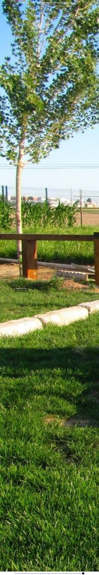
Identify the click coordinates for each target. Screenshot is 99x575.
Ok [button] (83, 573)
